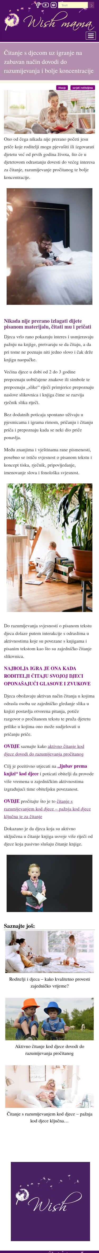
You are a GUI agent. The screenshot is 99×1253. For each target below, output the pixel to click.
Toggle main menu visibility (94, 34)
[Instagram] (53, 6)
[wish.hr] (50, 1201)
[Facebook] (37, 6)
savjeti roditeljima (83, 87)
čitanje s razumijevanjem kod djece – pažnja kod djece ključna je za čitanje (47, 809)
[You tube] (45, 6)
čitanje (65, 87)
